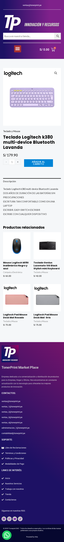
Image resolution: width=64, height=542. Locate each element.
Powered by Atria (32, 537)
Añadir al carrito (38, 162)
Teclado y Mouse (11, 131)
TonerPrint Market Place (20, 367)
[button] (17, 48)
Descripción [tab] (9, 181)
